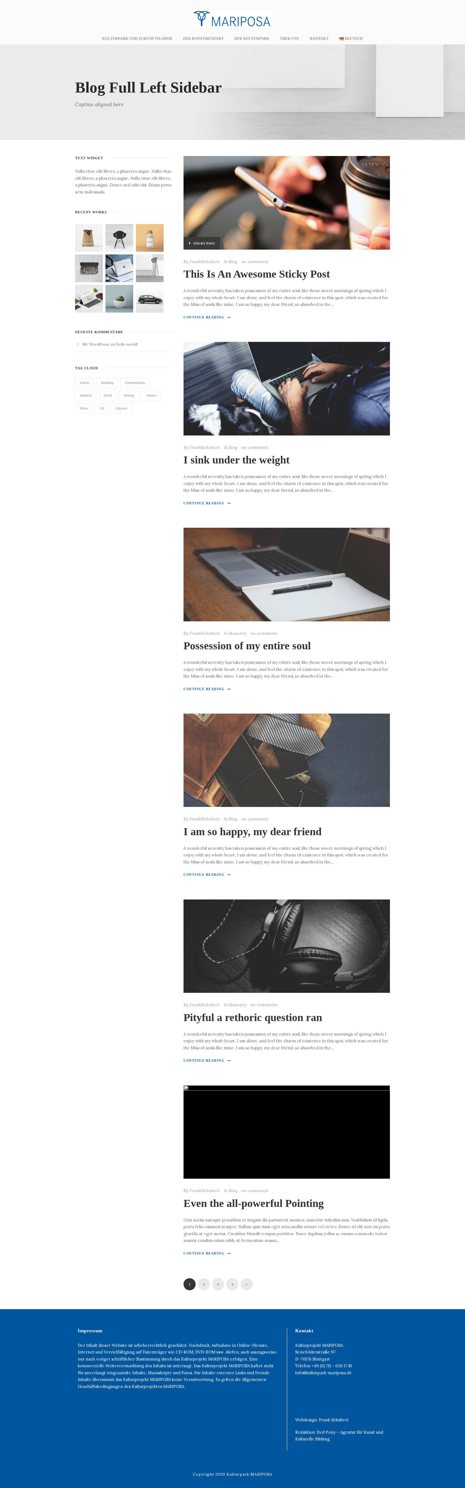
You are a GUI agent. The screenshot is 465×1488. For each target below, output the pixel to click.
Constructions (135, 383)
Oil (102, 408)
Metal (108, 395)
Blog (233, 261)
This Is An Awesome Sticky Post (257, 274)
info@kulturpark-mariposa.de (323, 1372)
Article (84, 383)
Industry (86, 395)
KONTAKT (319, 39)
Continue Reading (204, 317)
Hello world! (127, 344)
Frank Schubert (334, 1419)
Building (107, 383)
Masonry (238, 633)
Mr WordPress (96, 344)
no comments (254, 261)
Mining (129, 395)
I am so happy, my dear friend (253, 832)
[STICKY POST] (287, 202)
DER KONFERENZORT (203, 39)
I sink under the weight (237, 460)
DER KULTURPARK (251, 39)
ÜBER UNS (289, 39)
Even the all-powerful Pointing (254, 1203)
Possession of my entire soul (247, 646)
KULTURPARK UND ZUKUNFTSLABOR (137, 39)
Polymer (122, 408)
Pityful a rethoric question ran (253, 1017)
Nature (151, 395)
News (84, 408)
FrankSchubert (204, 261)
